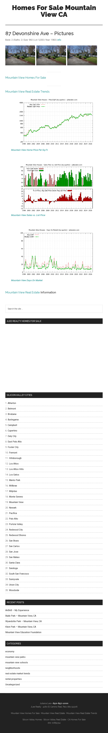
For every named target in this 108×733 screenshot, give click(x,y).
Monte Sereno (16, 496)
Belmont (12, 408)
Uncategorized (12, 684)
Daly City (12, 436)
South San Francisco (19, 573)
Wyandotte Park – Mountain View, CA (23, 621)
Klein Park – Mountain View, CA (20, 626)
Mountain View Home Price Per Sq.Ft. (29, 150)
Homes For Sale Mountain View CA (54, 11)
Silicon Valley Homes (32, 719)
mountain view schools (16, 662)
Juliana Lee (45, 703)
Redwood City (16, 529)
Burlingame (13, 419)
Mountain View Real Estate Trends (27, 91)
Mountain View (16, 502)
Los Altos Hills (16, 469)
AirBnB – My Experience (17, 610)
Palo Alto (13, 518)
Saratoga (13, 568)
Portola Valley (16, 524)
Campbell (12, 425)
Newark (12, 507)
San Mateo (14, 557)
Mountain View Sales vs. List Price (28, 215)
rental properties (13, 679)
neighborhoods (12, 668)
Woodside (14, 590)
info (59, 40)
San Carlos (14, 546)
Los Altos (14, 463)
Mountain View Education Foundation (23, 632)
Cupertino (12, 430)
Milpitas (13, 491)
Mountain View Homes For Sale (25, 77)
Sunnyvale (14, 579)
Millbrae (13, 485)
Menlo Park (14, 480)
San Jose (13, 551)
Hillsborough (15, 458)
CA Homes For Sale (77, 719)
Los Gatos (14, 474)
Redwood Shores (17, 535)
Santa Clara (14, 562)
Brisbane (12, 414)
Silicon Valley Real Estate (54, 719)
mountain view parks (15, 657)
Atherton (12, 403)
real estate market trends (17, 673)
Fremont (13, 452)
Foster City (13, 447)
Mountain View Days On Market (26, 280)
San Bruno (14, 540)
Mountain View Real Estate (22, 292)
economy (9, 651)
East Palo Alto (15, 441)
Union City (14, 584)
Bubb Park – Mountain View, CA (20, 615)
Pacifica (13, 513)
